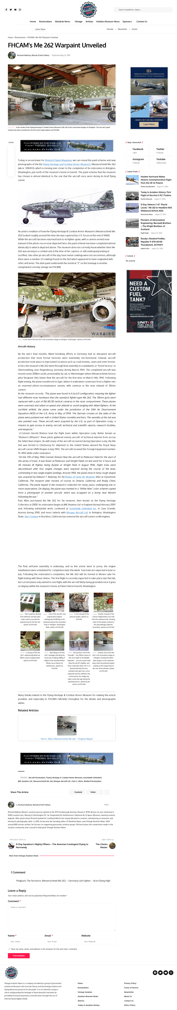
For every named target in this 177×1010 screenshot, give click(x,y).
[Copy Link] (11, 161)
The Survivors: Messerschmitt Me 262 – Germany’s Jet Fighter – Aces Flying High (68, 880)
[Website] (111, 805)
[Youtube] (15, 10)
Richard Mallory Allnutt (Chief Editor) (33, 55)
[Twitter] (11, 10)
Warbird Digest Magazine (58, 160)
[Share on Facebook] (11, 148)
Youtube (110, 29)
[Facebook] (114, 805)
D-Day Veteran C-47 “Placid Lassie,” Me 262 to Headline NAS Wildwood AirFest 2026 (156, 207)
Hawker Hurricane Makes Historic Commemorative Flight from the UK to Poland (156, 179)
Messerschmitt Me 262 (43, 781)
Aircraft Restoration (37, 777)
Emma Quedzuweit (148, 187)
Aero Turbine (31, 516)
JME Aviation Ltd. (25, 781)
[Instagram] (20, 10)
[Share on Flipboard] (100, 792)
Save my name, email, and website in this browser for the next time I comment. (44, 949)
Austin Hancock (146, 199)
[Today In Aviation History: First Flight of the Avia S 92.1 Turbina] (132, 195)
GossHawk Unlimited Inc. (83, 508)
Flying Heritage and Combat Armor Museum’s (67, 164)
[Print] (11, 167)
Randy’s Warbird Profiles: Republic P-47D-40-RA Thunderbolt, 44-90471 (153, 241)
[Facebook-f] (6, 10)
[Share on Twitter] (11, 154)
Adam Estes (145, 248)
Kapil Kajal (145, 233)
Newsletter (122, 29)
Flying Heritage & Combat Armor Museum (64, 777)
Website (85, 935)
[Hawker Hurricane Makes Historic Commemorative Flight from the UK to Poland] (132, 180)
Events (134, 29)
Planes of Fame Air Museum (80, 476)
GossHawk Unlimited (92, 777)
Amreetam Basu (147, 214)
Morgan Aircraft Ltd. (77, 512)
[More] (11, 173)
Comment (14, 901)
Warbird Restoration (92, 781)
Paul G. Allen (77, 781)
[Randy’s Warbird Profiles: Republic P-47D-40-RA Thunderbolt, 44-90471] (132, 242)
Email (49, 935)
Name (12, 935)
